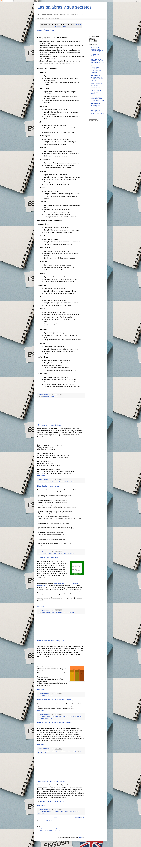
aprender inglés (46, 396)
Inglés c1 (57, 751)
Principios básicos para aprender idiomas (96, 92)
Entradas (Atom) (50, 821)
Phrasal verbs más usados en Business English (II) (55, 723)
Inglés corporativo (77, 716)
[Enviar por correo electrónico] (55, 394)
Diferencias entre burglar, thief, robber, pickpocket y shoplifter (97, 60)
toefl (64, 612)
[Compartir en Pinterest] (61, 394)
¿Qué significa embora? (95, 55)
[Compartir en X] (58, 394)
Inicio (55, 817)
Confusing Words (56, 811)
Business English (63, 716)
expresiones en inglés (47, 481)
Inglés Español (74, 751)
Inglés (55, 481)
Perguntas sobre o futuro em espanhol (49, 830)
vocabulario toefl (70, 612)
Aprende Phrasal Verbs (45, 30)
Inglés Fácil (41, 718)
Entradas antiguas (79, 817)
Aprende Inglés (46, 716)
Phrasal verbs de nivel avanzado (48, 486)
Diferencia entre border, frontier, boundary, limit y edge (97, 112)
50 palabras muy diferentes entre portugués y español (97, 49)
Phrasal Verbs (54, 396)
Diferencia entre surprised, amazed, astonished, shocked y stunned (97, 78)
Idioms (63, 811)
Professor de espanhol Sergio (48, 829)
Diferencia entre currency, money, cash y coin (96, 105)
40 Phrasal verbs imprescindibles (49, 425)
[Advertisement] (61, 411)
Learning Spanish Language (52, 18)
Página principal (40, 18)
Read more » (41, 475)
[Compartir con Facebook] (59, 394)
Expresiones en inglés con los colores (51, 801)
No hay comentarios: (44, 394)
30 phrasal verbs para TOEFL (47, 557)
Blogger (81, 837)
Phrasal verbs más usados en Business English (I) (55, 700)
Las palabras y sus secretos (64, 7)
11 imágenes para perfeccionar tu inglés (51, 781)
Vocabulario (41, 813)
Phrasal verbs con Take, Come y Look (50, 641)
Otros (70, 811)
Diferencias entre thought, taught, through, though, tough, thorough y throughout (96, 69)
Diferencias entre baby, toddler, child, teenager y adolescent (97, 98)
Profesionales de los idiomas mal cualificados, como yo (97, 85)
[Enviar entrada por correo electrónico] (52, 394)
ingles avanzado (62, 481)
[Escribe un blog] (56, 394)
